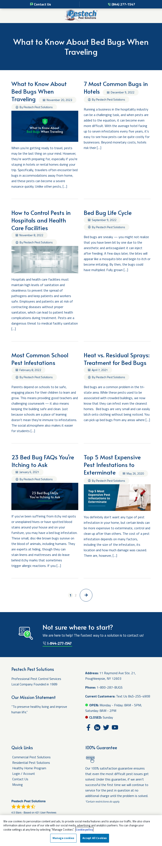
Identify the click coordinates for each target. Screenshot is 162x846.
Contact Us (42, 4)
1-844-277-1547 (59, 643)
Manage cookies (63, 838)
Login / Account (23, 773)
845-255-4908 (139, 696)
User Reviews (45, 812)
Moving (17, 784)
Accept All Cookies (94, 838)
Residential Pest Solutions (31, 762)
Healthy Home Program (29, 768)
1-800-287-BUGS (110, 687)
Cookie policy (84, 829)
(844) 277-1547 (123, 4)
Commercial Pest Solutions (31, 757)
